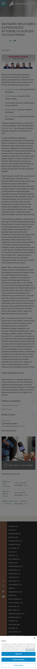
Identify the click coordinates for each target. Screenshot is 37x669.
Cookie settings (18, 665)
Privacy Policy (30, 650)
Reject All (18, 654)
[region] (18, 652)
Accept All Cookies (18, 659)
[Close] (34, 638)
